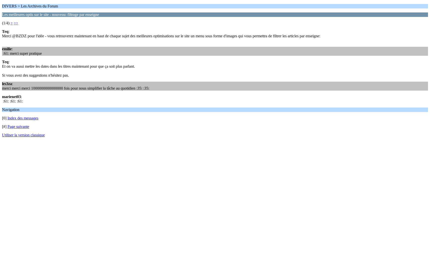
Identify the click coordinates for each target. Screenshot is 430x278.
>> (16, 23)
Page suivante (18, 126)
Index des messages (22, 118)
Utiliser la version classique (23, 135)
